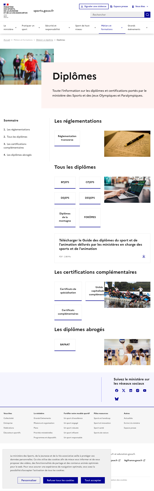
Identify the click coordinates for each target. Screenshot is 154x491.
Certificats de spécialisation (68, 290)
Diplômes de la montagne (65, 217)
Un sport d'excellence (73, 418)
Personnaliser (28, 480)
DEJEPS (65, 198)
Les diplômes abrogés (19, 155)
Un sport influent (71, 432)
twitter (124, 390)
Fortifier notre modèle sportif (77, 413)
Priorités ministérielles (43, 432)
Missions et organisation (44, 423)
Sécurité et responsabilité (52, 27)
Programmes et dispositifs (45, 437)
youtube (145, 390)
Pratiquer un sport (28, 27)
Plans (36, 428)
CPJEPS (90, 182)
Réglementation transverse (67, 138)
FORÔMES (90, 217)
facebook (117, 390)
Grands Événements (42, 418)
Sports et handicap (102, 418)
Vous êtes (140, 6)
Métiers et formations (106, 27)
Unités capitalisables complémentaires (99, 290)
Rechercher (147, 15)
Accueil (7, 40)
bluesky (117, 399)
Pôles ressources (101, 413)
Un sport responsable (73, 437)
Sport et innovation (102, 423)
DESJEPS (90, 198)
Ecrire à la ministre (132, 423)
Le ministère (8, 27)
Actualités (128, 418)
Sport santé (99, 428)
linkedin (131, 390)
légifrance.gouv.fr (133, 460)
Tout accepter (93, 480)
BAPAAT (65, 344)
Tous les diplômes (17, 137)
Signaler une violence (95, 6)
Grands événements (134, 27)
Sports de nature (101, 432)
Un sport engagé (71, 423)
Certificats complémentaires (68, 312)
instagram (138, 390)
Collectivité (9, 418)
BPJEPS (65, 182)
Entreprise (8, 423)
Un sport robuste (71, 428)
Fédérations (9, 428)
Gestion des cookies (118, 480)
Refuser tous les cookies (60, 480)
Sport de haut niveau (82, 27)
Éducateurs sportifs (12, 432)
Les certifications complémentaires (15, 145)
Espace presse (121, 6)
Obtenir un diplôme (44, 40)
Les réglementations (18, 129)
